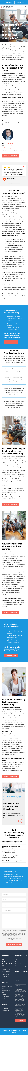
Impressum (5, 1008)
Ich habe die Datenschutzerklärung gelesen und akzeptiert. (14, 939)
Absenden (20, 1020)
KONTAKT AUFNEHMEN (15, 944)
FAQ (16, 959)
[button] (14, 842)
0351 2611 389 (9, 2)
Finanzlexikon (18, 964)
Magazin (17, 962)
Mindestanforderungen (21, 966)
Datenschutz (5, 1010)
